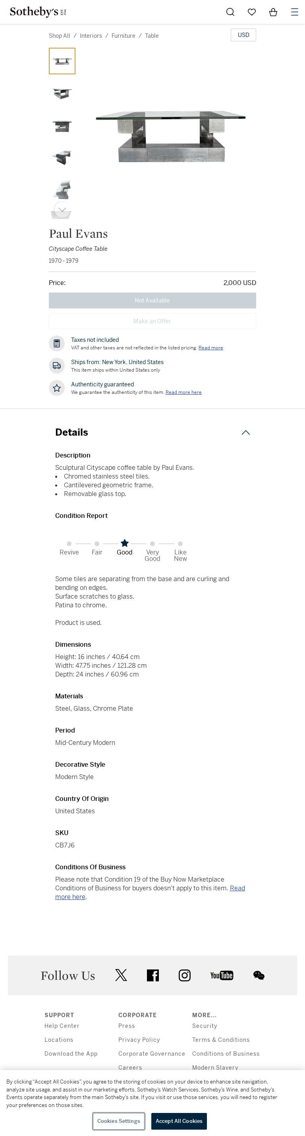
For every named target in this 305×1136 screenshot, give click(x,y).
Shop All (59, 35)
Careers (130, 1067)
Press (126, 1026)
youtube (222, 975)
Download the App (71, 1054)
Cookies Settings (118, 1121)
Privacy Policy (139, 1040)
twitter (121, 975)
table (152, 35)
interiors (91, 35)
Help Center (62, 1026)
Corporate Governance (151, 1054)
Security (204, 1026)
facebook (153, 975)
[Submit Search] (230, 12)
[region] (152, 1103)
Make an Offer (152, 321)
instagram (185, 975)
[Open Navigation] (295, 12)
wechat (258, 975)
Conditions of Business (226, 1054)
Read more (211, 348)
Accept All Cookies (179, 1121)
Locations (58, 1040)
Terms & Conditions (221, 1040)
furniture (123, 35)
